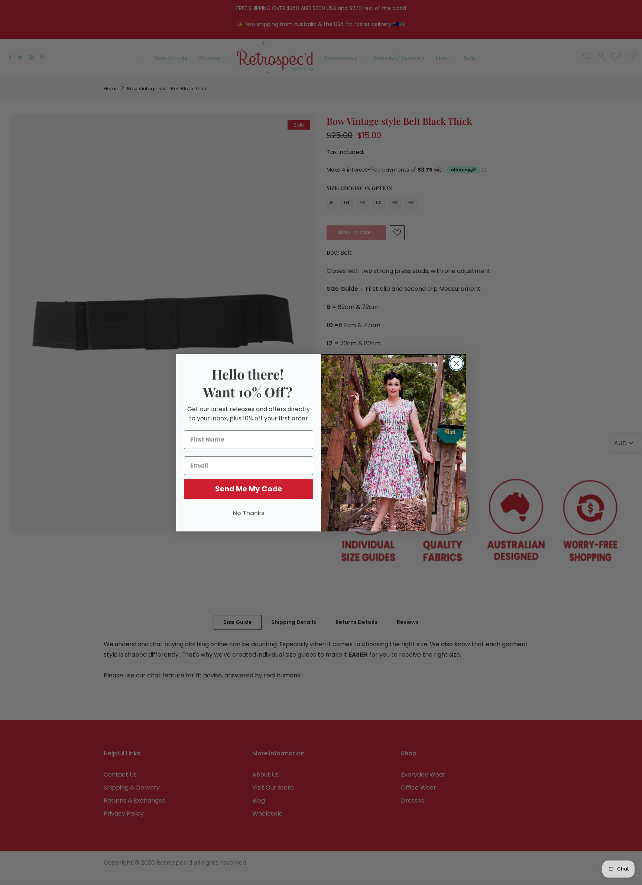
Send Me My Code (248, 489)
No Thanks (249, 513)
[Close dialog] (456, 363)
